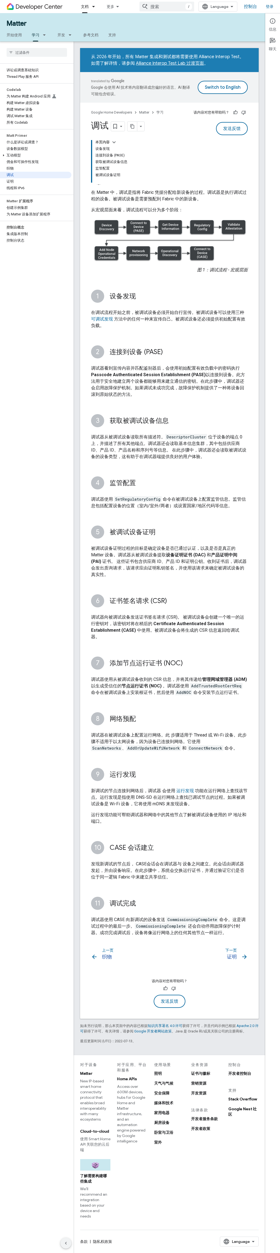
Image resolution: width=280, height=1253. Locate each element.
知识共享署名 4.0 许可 (165, 1026)
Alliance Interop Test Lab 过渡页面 (170, 63)
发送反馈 (232, 128)
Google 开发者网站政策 (153, 1031)
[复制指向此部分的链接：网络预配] (141, 719)
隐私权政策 (102, 1241)
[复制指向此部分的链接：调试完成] (141, 904)
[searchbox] (37, 52)
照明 (158, 1073)
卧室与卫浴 (163, 1132)
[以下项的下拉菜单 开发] (71, 34)
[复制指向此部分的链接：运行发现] (141, 775)
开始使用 (14, 34)
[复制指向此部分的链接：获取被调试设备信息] (174, 421)
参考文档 (90, 34)
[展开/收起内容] (114, 142)
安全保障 (162, 1093)
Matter (17, 23)
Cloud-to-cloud (94, 1131)
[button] (35, 155)
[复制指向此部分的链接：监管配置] (141, 483)
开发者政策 (200, 1128)
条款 (84, 1241)
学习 (35, 34)
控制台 (250, 6)
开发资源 (198, 1093)
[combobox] (166, 6)
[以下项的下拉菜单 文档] (95, 6)
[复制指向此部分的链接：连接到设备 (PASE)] (168, 352)
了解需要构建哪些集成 (93, 1178)
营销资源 (198, 1083)
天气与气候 (163, 1083)
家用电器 (162, 1112)
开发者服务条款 (204, 1118)
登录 (269, 6)
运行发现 (185, 790)
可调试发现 (102, 319)
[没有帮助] (244, 112)
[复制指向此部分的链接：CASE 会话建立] (159, 848)
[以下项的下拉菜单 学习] (45, 34)
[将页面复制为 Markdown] (132, 126)
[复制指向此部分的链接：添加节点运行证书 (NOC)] (188, 663)
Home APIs (127, 1078)
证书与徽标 (200, 1073)
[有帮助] (235, 112)
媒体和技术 (163, 1102)
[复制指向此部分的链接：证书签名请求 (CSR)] (172, 601)
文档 (85, 6)
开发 (61, 34)
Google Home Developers (111, 112)
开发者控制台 (239, 1073)
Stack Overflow (242, 1099)
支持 (112, 34)
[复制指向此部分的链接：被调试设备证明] (161, 532)
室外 (158, 1142)
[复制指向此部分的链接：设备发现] (141, 296)
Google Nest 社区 (242, 1111)
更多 (110, 6)
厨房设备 (162, 1122)
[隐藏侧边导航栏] (65, 1243)
